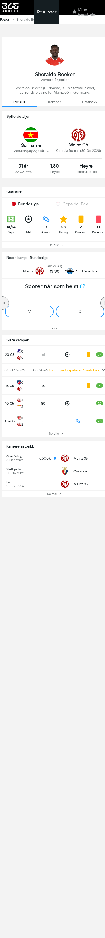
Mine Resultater (87, 12)
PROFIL (19, 102)
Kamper (54, 102)
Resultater (46, 11)
